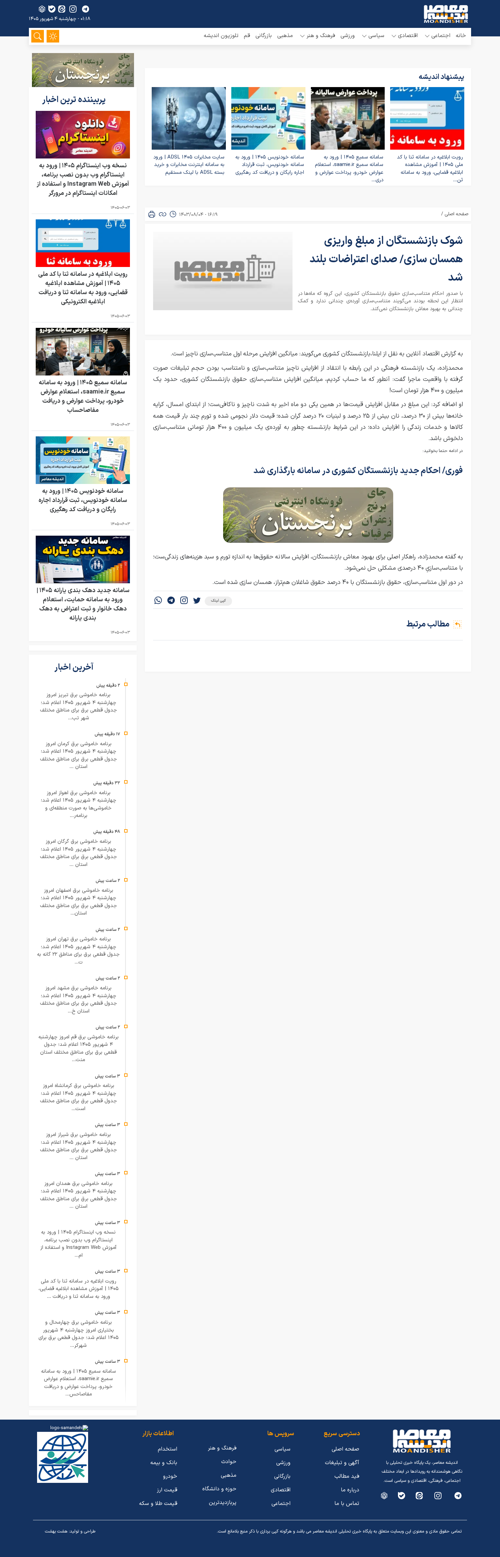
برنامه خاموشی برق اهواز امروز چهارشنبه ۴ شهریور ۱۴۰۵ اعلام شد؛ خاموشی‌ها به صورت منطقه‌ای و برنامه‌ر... (78, 804)
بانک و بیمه (163, 1463)
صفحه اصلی (456, 214)
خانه (461, 36)
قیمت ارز (167, 1490)
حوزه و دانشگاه (219, 1489)
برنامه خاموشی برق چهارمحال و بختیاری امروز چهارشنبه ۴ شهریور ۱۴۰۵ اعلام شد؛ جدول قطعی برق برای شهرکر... (78, 1334)
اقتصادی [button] (408, 36)
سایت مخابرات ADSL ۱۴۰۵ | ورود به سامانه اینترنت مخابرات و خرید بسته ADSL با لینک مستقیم (188, 165)
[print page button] (152, 214)
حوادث (228, 1462)
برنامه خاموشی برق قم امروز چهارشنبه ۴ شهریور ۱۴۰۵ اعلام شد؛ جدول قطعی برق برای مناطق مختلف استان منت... (78, 1048)
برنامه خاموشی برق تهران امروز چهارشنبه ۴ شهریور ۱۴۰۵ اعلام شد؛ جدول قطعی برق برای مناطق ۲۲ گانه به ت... (78, 950)
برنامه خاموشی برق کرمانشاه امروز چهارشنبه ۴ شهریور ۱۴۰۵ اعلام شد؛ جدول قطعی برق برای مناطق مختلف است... (78, 1097)
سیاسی (282, 1449)
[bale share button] (51, 9)
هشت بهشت (56, 1531)
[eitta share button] (61, 9)
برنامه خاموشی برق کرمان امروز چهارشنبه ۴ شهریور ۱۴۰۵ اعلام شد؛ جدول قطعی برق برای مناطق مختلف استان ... (78, 755)
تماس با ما (346, 1504)
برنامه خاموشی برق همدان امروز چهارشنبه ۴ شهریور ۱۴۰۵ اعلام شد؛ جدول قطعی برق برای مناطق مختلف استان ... (78, 1195)
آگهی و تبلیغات (342, 1463)
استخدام (167, 1449)
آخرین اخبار (74, 667)
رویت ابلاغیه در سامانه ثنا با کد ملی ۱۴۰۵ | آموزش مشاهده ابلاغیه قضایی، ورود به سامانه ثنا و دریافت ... (78, 1289)
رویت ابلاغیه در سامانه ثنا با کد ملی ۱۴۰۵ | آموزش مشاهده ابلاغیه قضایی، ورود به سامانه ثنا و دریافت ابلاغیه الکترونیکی (83, 288)
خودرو (170, 1476)
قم (247, 36)
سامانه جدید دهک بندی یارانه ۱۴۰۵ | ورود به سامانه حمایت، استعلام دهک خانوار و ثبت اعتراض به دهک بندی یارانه (83, 604)
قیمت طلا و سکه (158, 1504)
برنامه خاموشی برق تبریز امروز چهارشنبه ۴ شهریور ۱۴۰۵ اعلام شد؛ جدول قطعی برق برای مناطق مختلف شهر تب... (78, 706)
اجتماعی (280, 1504)
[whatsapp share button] (158, 601)
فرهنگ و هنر (222, 1448)
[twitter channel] (458, 1495)
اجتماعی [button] (440, 36)
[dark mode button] (53, 36)
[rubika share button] (42, 9)
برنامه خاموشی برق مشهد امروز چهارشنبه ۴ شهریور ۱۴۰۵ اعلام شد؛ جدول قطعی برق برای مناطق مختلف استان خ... (78, 999)
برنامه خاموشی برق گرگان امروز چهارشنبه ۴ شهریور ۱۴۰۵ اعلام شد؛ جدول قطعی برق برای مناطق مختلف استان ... (78, 853)
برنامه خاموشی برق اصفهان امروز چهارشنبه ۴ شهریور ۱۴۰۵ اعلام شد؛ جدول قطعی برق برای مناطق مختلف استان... (78, 902)
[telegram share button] (85, 9)
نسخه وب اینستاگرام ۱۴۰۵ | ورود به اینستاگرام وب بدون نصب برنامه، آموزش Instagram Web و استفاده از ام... (78, 1243)
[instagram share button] (73, 9)
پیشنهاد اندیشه (441, 77)
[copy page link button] (163, 214)
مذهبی (285, 36)
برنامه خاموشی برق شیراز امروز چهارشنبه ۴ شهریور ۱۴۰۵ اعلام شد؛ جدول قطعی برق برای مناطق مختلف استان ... (78, 1146)
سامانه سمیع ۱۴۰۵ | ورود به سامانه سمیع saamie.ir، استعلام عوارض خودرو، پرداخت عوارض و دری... (349, 168)
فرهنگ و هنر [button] (320, 36)
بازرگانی (263, 36)
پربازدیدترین (222, 1503)
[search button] (37, 36)
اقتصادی (280, 1490)
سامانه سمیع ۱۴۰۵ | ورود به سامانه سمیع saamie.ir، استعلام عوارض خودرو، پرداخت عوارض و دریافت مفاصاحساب (83, 396)
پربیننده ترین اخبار (74, 100)
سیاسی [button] (376, 36)
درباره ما (350, 1490)
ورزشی (347, 36)
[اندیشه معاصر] (446, 14)
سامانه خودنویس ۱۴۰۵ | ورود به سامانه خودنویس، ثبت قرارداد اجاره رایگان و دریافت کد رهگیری (269, 165)
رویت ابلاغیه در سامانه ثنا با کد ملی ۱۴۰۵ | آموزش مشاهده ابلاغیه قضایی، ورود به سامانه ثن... (430, 168)
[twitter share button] (197, 601)
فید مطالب (346, 1476)
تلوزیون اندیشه (221, 36)
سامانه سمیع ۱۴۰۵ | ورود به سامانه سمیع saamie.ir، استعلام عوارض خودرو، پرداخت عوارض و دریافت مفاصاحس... (78, 1383)
